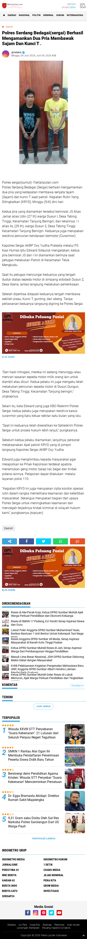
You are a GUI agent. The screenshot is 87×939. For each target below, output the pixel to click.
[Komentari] (77, 541)
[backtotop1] (84, 935)
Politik (36, 15)
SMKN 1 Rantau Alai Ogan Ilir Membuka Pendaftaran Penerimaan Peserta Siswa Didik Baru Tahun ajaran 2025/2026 (33, 757)
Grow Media (51, 885)
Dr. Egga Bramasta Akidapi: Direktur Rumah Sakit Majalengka (33, 798)
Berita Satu (9, 891)
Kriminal (48, 15)
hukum (60, 15)
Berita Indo (9, 885)
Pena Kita (50, 880)
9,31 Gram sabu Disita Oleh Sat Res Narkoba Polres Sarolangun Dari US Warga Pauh (33, 822)
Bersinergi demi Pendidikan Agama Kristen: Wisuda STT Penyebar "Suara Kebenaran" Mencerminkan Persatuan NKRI (35, 780)
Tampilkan (76, 685)
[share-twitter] (43, 541)
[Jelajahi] (82, 5)
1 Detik (48, 864)
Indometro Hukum (55, 859)
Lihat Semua (43, 706)
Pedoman (59, 924)
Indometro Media (13, 859)
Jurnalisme (10, 864)
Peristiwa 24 (10, 869)
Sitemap (47, 924)
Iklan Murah (73, 924)
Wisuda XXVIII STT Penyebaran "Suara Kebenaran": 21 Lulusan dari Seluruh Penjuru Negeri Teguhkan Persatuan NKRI (33, 735)
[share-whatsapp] (60, 541)
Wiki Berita (9, 875)
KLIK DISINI (8, 357)
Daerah (12, 15)
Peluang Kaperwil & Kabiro (56, 927)
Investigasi (51, 891)
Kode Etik (35, 924)
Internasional (75, 15)
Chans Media (52, 869)
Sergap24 (8, 896)
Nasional (24, 15)
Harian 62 (8, 880)
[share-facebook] (26, 541)
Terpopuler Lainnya (43, 838)
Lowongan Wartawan (28, 927)
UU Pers (23, 924)
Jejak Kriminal (54, 875)
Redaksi (11, 924)
